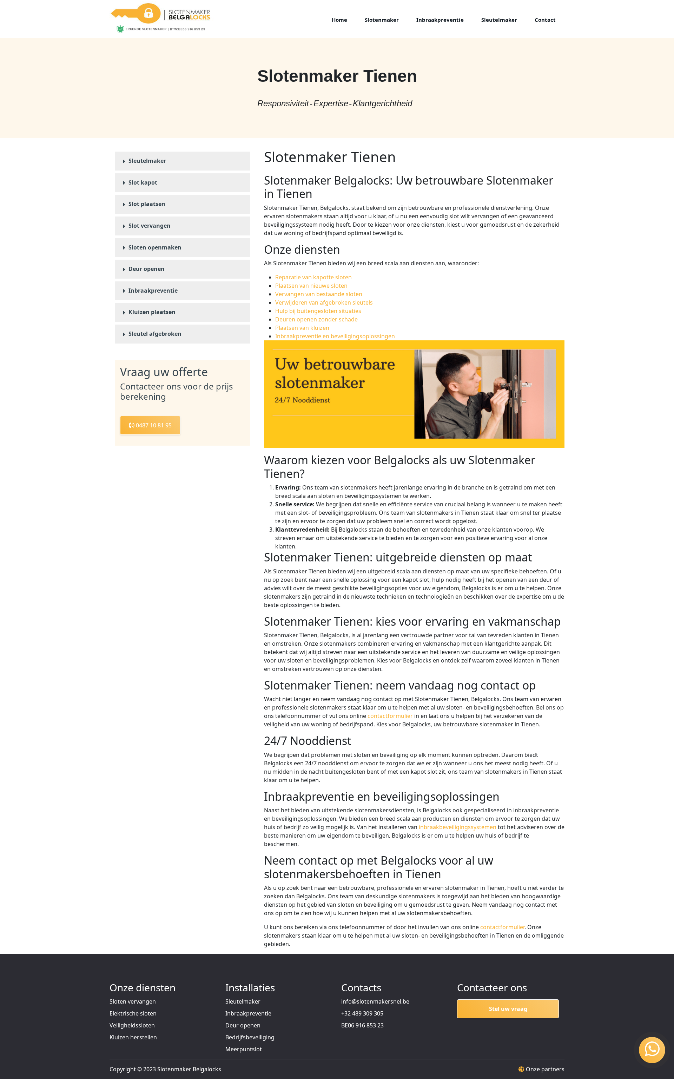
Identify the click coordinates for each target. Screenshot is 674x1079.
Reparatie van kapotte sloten (313, 277)
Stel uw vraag (508, 1009)
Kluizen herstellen (133, 1037)
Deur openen (146, 269)
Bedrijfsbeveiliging (250, 1037)
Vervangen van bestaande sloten (318, 294)
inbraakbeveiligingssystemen (457, 827)
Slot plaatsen (146, 204)
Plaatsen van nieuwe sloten (311, 285)
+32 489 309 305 (362, 1013)
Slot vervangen (149, 225)
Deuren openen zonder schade (316, 319)
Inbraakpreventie (153, 290)
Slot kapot (142, 182)
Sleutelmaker (147, 161)
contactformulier (390, 716)
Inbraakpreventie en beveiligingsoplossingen (335, 336)
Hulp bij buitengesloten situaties (318, 311)
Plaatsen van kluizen (302, 328)
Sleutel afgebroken (154, 334)
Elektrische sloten (133, 1013)
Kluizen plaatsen (152, 312)
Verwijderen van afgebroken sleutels (324, 302)
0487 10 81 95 (153, 425)
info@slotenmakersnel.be (375, 1001)
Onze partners (545, 1069)
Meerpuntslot (243, 1049)
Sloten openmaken (154, 247)
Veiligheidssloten (132, 1025)
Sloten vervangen (133, 1001)
